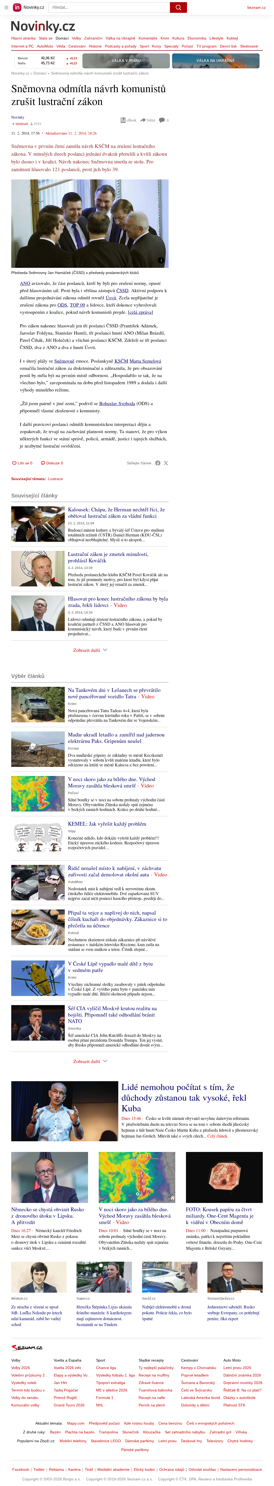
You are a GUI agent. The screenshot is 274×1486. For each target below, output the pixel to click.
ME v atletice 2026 (111, 1390)
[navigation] (6, 7)
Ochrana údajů (171, 1469)
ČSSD (122, 290)
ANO (25, 283)
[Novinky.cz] (43, 27)
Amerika (74, 1028)
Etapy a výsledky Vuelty (73, 1375)
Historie (95, 46)
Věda (60, 46)
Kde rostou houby (139, 1423)
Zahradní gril (220, 1432)
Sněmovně (64, 361)
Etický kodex (144, 1469)
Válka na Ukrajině (120, 38)
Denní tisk (228, 46)
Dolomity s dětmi (195, 1405)
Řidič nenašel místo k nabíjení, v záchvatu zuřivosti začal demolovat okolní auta (114, 871)
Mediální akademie (113, 1469)
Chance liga (106, 1368)
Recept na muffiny (154, 1375)
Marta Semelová (145, 361)
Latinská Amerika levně (200, 1397)
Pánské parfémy (135, 1450)
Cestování (77, 46)
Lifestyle (216, 38)
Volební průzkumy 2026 (31, 1375)
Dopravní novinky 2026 (242, 1383)
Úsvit (111, 297)
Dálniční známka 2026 (242, 1375)
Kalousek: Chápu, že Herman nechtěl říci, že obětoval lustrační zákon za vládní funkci (116, 512)
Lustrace (55, 479)
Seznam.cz (256, 7)
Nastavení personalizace (241, 1469)
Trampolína (108, 1432)
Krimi (165, 38)
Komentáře (148, 38)
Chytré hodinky (240, 1441)
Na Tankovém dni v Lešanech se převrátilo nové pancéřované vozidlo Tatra (114, 693)
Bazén (55, 1432)
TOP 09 (77, 304)
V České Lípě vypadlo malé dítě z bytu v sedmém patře (110, 967)
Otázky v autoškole (239, 1397)
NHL (100, 1405)
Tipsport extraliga (110, 1383)
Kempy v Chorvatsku (198, 1368)
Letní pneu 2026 (237, 1368)
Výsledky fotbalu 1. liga (115, 1375)
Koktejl (232, 38)
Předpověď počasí (104, 1423)
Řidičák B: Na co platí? (242, 1390)
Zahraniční (93, 38)
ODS (62, 304)
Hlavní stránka (23, 38)
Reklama (56, 1469)
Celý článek (217, 1136)
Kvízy (156, 46)
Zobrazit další (86, 650)
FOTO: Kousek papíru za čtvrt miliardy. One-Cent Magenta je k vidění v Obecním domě (220, 1216)
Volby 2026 (20, 1368)
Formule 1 (104, 1397)
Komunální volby (25, 1405)
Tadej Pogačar (66, 1390)
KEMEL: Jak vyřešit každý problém (107, 823)
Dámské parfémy (139, 1441)
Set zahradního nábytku (185, 1432)
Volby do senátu (24, 1397)
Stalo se (45, 38)
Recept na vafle (152, 1397)
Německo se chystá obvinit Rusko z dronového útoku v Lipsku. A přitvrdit (47, 1216)
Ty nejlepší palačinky (156, 1368)
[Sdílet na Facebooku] (158, 463)
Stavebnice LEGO (106, 1441)
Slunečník (130, 1432)
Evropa (73, 748)
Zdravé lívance (151, 1383)
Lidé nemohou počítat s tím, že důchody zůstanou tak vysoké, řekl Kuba (183, 1097)
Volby (76, 38)
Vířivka (241, 1432)
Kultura (178, 38)
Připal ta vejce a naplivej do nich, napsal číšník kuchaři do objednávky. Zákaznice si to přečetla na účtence (117, 919)
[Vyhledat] (178, 7)
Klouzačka (152, 1432)
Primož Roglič (65, 1397)
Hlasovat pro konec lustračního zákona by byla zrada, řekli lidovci (118, 602)
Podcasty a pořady (120, 46)
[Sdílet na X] (166, 463)
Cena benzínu (170, 1423)
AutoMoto (45, 46)
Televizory (214, 1441)
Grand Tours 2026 (69, 1405)
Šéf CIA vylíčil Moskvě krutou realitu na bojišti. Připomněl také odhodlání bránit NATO (112, 1015)
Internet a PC (22, 46)
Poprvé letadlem (195, 1375)
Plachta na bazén (79, 1432)
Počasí (187, 46)
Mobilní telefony (73, 1441)
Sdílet (151, 120)
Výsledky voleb (23, 1383)
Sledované (249, 46)
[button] (90, 223)
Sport (144, 46)
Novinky (17, 117)
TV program (206, 46)
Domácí (62, 38)
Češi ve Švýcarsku (196, 1390)
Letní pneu (167, 1441)
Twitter (39, 1469)
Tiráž (89, 1469)
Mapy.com (76, 1423)
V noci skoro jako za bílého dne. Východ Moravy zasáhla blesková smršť (111, 782)
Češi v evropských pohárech (210, 1423)
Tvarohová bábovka (155, 1390)
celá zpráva (140, 312)
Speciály (171, 46)
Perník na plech (152, 1405)
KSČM (121, 361)
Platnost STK (234, 1405)
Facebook (20, 1469)
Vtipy (72, 831)
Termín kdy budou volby (31, 1390)
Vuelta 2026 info (67, 1368)
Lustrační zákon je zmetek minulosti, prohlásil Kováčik (108, 557)
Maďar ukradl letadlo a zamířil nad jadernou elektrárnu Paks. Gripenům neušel (116, 737)
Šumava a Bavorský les (201, 1383)
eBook (131, 120)
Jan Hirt (60, 1383)
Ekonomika (197, 38)
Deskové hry (191, 1441)
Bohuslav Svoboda (117, 403)
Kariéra (74, 1469)
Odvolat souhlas (202, 1469)
